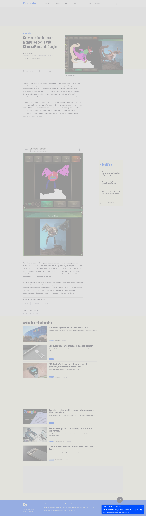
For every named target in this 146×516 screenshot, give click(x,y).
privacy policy (124, 510)
